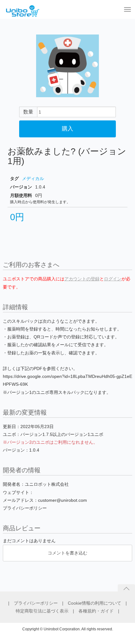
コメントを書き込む (67, 552)
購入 (67, 128)
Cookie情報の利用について (97, 603)
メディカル (33, 178)
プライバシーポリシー (38, 603)
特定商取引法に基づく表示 (44, 610)
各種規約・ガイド (98, 610)
